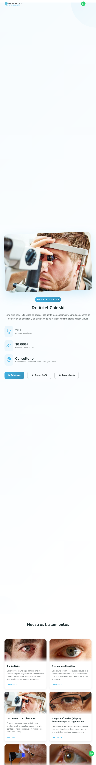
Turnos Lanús (68, 375)
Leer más (11, 685)
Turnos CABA (41, 375)
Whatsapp (15, 375)
